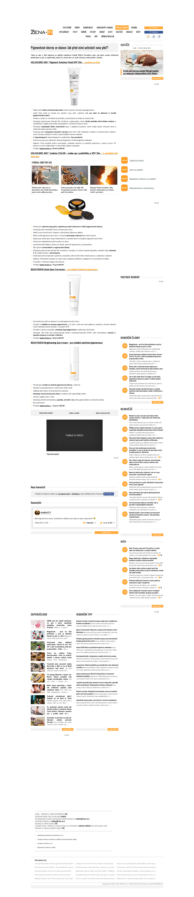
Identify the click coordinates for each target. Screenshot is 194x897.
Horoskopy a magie (105, 27)
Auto (110, 31)
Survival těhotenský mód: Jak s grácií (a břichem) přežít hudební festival (55, 863)
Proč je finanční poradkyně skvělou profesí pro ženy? (53, 875)
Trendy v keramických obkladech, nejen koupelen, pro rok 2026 (137, 871)
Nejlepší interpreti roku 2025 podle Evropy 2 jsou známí (54, 878)
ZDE (66, 814)
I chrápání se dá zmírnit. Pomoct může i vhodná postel (94, 863)
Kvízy (138, 31)
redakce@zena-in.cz (82, 818)
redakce (63, 816)
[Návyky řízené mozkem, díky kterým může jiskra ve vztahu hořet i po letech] (103, 175)
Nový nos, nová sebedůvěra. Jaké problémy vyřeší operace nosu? (137, 863)
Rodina (134, 27)
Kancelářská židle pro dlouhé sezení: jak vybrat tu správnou (96, 875)
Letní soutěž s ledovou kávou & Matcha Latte (141, 73)
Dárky (77, 27)
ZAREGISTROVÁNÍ (64, 493)
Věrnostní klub (107, 36)
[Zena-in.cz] (43, 32)
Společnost (64, 31)
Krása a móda (122, 27)
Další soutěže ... (157, 78)
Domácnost (88, 27)
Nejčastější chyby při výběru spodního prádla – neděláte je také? (96, 871)
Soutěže (119, 31)
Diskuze (129, 31)
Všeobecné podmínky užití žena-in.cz (50, 835)
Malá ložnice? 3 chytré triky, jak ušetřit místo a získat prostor (137, 878)
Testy (75, 31)
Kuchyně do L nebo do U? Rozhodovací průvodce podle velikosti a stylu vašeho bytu (137, 867)
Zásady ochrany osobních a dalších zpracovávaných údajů (57, 839)
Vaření (83, 31)
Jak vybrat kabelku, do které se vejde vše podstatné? (53, 871)
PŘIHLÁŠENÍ (75, 493)
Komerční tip (105, 413)
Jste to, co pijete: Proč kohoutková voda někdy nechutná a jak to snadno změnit (96, 878)
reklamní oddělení (84, 825)
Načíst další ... (106, 532)
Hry (96, 36)
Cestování (67, 27)
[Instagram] (153, 36)
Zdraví (102, 31)
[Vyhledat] (148, 36)
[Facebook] (159, 36)
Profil (88, 36)
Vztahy (93, 31)
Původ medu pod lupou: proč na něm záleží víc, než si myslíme (137, 875)
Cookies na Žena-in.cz (45, 843)
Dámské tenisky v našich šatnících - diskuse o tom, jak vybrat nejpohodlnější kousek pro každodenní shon (96, 867)
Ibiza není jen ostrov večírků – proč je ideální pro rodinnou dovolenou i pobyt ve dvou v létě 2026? (55, 867)
